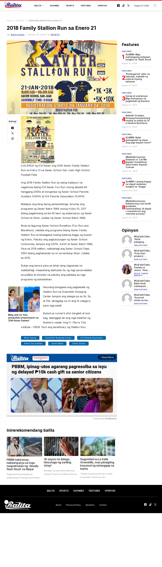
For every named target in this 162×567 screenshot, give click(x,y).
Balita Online (18, 34)
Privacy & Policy (73, 505)
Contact (102, 505)
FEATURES (86, 5)
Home (9, 20)
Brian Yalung (30, 338)
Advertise (89, 505)
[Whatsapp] (12, 139)
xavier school (78, 343)
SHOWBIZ (54, 5)
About (58, 505)
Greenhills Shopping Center (58, 338)
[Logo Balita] (13, 6)
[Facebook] (12, 128)
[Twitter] (12, 133)
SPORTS (70, 5)
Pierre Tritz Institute (33, 343)
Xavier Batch (57, 343)
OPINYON (102, 5)
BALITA (37, 5)
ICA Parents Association (91, 338)
